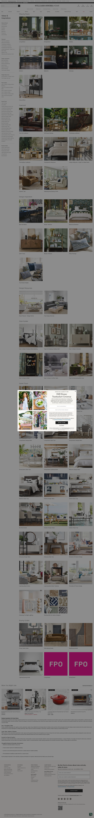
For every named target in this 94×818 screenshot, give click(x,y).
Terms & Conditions (58, 419)
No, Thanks (61, 425)
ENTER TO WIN (61, 422)
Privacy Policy (68, 419)
